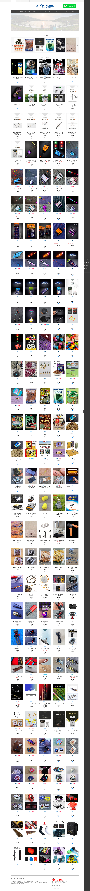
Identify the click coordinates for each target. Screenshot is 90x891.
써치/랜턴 (21, 11)
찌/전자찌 (34, 11)
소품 (49, 11)
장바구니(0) (87, 262)
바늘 (45, 11)
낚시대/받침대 (55, 11)
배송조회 (87, 268)
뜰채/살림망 (27, 11)
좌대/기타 (67, 11)
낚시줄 (40, 11)
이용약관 (23, 878)
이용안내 (14, 878)
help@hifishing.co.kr (23, 883)
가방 (61, 11)
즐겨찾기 (87, 259)
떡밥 (15, 11)
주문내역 (87, 265)
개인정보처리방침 (19, 878)
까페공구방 (73, 11)
